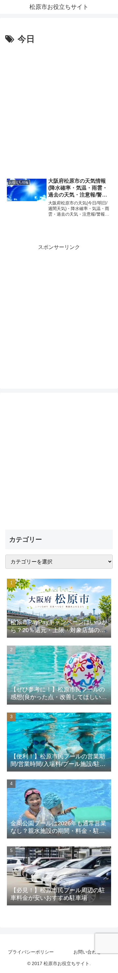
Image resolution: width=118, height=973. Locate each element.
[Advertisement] (59, 109)
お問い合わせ (87, 952)
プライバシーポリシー (31, 952)
